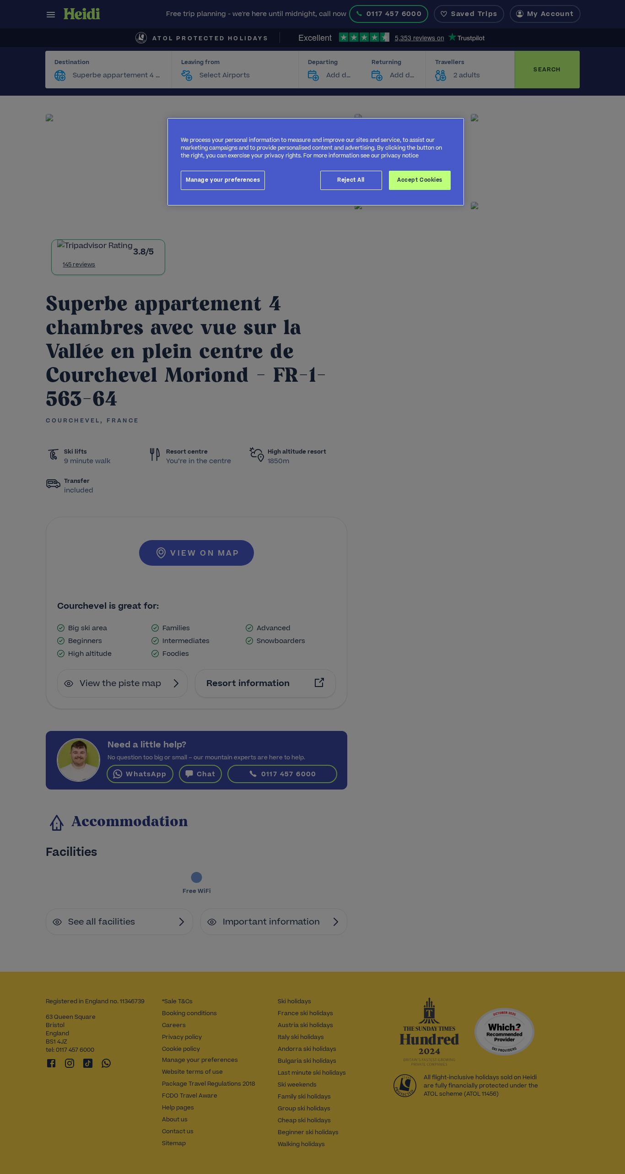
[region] (315, 162)
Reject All (351, 180)
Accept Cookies (419, 180)
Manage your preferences (223, 180)
